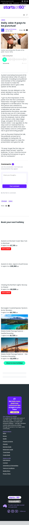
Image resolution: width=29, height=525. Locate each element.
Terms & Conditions (9, 468)
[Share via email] (24, 30)
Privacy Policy (7, 474)
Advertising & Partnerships (10, 465)
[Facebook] (22, 1)
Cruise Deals (6, 455)
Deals (10, 3)
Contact (5, 463)
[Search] (27, 15)
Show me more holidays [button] (14, 363)
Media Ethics (6, 471)
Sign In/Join (5, 3)
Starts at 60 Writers (10, 29)
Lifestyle (4, 201)
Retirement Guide (8, 449)
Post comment (14, 186)
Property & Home (8, 441)
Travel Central (23, 3)
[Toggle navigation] (24, 14)
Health (5, 439)
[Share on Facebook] (27, 30)
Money (5, 436)
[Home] (15, 7)
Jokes (10, 201)
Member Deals (7, 447)
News (4, 433)
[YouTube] (27, 1)
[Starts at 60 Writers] (2, 30)
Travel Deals (6, 452)
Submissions (6, 460)
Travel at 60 (16, 3)
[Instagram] (25, 1)
